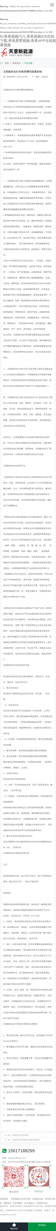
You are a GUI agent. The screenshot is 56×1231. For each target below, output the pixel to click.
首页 (7, 63)
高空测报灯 (18, 1203)
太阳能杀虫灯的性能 (20, 1135)
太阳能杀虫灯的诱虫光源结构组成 (26, 1140)
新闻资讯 (17, 63)
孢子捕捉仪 (29, 1203)
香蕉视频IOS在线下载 (20, 1199)
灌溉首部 (7, 1203)
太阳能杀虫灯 (38, 1199)
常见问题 (28, 63)
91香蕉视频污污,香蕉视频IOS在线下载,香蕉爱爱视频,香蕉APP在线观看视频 (28, 40)
